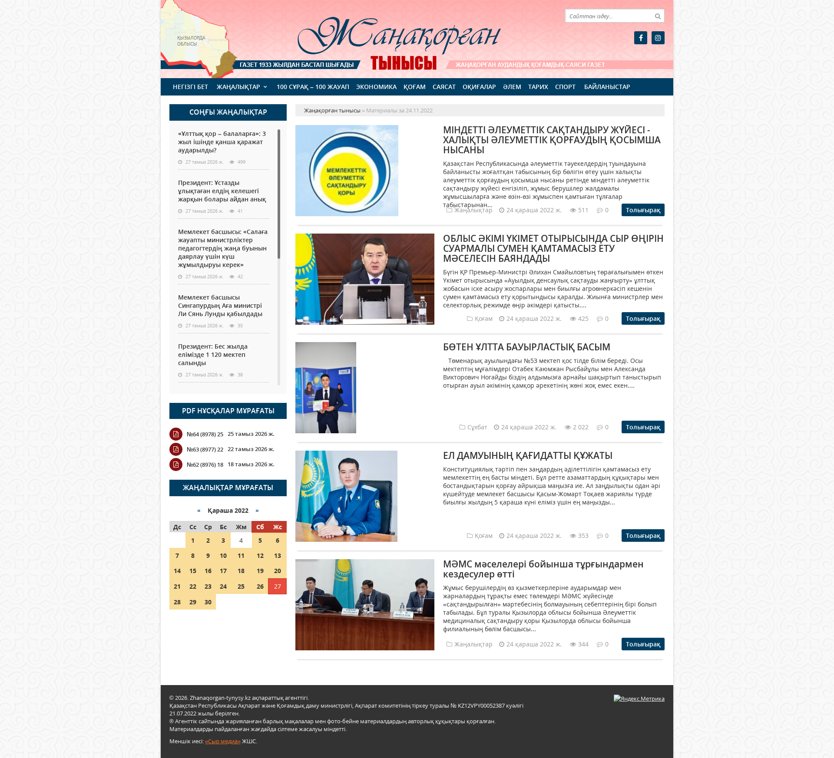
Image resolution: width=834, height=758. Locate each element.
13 (277, 555)
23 (208, 586)
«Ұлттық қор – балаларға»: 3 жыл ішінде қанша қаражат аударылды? (222, 141)
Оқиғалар (479, 86)
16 (208, 571)
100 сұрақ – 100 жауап (313, 86)
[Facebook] (640, 37)
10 (223, 555)
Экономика (376, 86)
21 (177, 586)
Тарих (538, 86)
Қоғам (415, 86)
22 (192, 586)
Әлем (512, 86)
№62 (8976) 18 (205, 464)
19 (260, 571)
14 (177, 571)
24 (223, 586)
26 (260, 586)
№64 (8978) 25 (205, 434)
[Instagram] (658, 37)
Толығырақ (643, 210)
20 (277, 571)
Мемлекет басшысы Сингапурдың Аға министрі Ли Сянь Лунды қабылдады (220, 305)
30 (208, 602)
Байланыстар (607, 86)
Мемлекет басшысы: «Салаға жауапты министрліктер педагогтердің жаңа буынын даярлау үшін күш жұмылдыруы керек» (223, 248)
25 (241, 586)
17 (223, 571)
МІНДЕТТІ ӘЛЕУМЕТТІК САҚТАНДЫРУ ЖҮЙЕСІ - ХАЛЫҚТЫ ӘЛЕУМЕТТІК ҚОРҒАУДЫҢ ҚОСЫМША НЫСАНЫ (552, 140)
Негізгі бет (190, 86)
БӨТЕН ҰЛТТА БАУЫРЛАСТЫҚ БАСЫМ (526, 347)
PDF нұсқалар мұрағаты (228, 410)
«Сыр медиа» (223, 741)
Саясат (444, 86)
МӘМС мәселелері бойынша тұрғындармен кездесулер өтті (543, 569)
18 (241, 571)
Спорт (565, 86)
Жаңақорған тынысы (387, 38)
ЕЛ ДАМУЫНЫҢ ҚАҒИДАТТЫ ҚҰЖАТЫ (527, 455)
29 (192, 602)
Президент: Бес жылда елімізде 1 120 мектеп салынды (213, 354)
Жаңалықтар (238, 86)
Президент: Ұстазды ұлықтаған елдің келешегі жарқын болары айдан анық (222, 190)
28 (177, 602)
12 (260, 555)
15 (192, 571)
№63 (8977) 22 (205, 449)
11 (241, 555)
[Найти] (657, 15)
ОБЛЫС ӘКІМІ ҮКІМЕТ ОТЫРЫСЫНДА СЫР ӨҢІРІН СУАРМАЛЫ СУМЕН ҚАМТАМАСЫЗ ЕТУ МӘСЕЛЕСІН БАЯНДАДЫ (553, 248)
